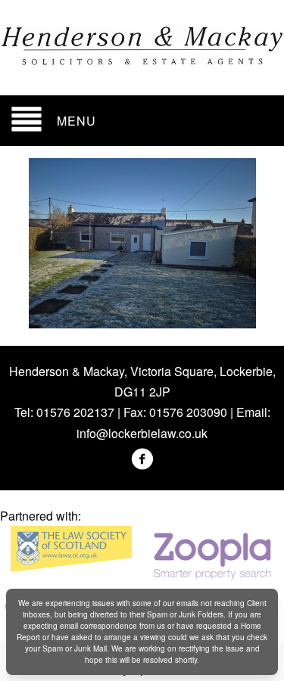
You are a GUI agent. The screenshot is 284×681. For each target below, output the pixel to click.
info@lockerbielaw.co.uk (142, 433)
